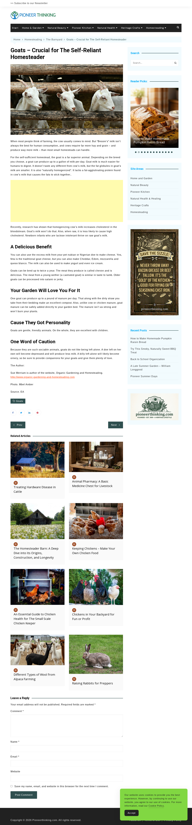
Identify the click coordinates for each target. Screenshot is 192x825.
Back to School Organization (147, 359)
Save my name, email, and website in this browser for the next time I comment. (61, 786)
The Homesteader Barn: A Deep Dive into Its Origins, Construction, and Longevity (36, 553)
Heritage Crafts (130, 27)
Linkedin (30, 413)
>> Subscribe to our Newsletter (29, 3)
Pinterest (38, 413)
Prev (19, 425)
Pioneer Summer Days (144, 376)
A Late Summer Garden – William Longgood (150, 368)
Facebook (13, 413)
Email (14, 756)
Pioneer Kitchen (82, 27)
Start (15, 27)
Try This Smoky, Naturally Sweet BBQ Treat (153, 351)
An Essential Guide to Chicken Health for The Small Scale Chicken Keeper (35, 618)
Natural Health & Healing (145, 198)
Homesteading (155, 27)
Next (114, 425)
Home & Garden (32, 27)
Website (15, 771)
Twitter (22, 413)
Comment (17, 711)
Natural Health (106, 27)
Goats (19, 401)
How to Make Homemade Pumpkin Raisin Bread (151, 140)
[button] (135, 152)
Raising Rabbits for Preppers (92, 683)
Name (14, 742)
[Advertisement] (66, 201)
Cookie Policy (156, 805)
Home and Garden (141, 178)
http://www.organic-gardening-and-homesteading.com (42, 377)
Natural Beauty (57, 27)
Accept (131, 813)
